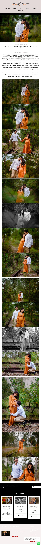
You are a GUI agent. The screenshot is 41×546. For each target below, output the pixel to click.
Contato (32, 541)
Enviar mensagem (34, 531)
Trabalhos (14, 8)
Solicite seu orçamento (36, 486)
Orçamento (34, 8)
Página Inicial (7, 8)
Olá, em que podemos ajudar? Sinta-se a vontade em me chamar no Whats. (31, 539)
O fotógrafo (27, 8)
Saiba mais (15, 536)
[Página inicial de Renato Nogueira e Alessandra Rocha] (20, 4)
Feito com (20, 545)
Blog (20, 8)
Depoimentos (20, 10)
